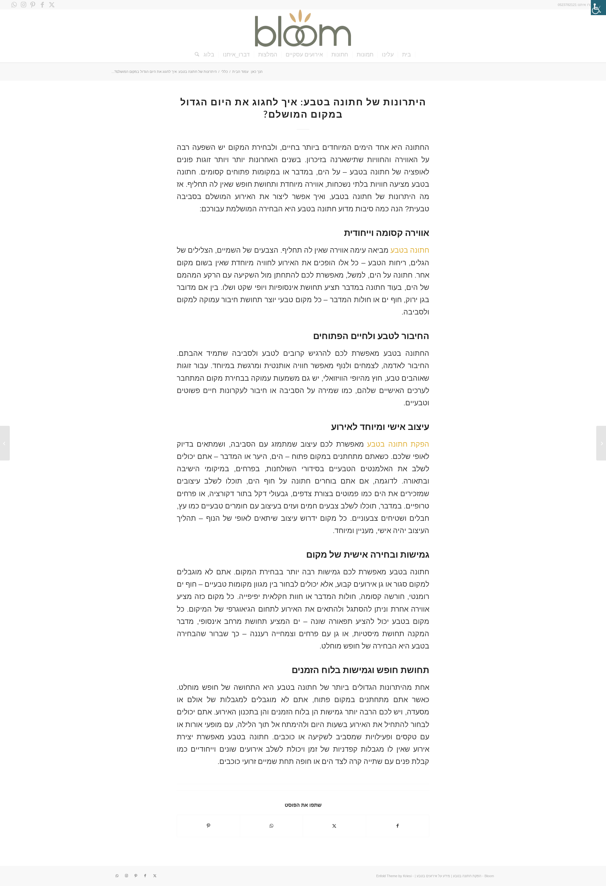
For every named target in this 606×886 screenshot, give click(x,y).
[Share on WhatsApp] (271, 826)
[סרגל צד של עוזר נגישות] (598, 7)
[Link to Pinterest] (33, 4)
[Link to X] (51, 4)
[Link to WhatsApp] (14, 4)
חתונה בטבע (409, 250)
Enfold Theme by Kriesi (394, 876)
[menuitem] (406, 54)
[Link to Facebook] (42, 4)
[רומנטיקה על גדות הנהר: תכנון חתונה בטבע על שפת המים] (601, 443)
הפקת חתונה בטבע (398, 444)
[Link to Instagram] (23, 4)
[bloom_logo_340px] (303, 28)
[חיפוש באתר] (195, 54)
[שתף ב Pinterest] (208, 826)
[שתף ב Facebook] (397, 826)
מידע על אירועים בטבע (433, 876)
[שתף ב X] (334, 826)
